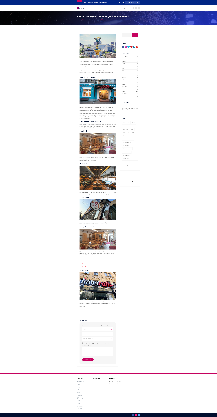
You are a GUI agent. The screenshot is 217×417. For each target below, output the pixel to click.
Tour (128, 132)
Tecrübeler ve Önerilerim (126, 82)
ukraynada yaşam (126, 145)
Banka (124, 122)
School (132, 129)
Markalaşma (124, 77)
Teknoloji (123, 84)
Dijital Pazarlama (125, 59)
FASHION (123, 63)
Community (119, 381)
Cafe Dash (82, 257)
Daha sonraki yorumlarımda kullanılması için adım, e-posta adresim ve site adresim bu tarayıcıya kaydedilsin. (97, 344)
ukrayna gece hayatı (126, 152)
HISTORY (123, 72)
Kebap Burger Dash (83, 266)
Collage (133, 122)
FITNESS (123, 65)
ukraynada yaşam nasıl (127, 148)
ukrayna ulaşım (125, 161)
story (124, 132)
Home (78, 19)
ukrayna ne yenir (126, 158)
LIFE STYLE (124, 75)
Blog (128, 122)
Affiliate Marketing (103, 7)
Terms (110, 383)
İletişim (124, 7)
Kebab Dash (82, 263)
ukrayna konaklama (126, 155)
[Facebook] (133, 8)
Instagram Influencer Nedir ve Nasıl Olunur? (130, 112)
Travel (133, 132)
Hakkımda (95, 7)
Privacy (118, 383)
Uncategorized (124, 93)
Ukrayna (123, 91)
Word (132, 165)
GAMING (123, 70)
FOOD (123, 68)
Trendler (80, 1)
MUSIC (123, 79)
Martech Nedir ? (125, 106)
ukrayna (124, 135)
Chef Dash (82, 260)
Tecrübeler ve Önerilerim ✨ (114, 7)
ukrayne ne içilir (126, 165)
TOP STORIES (124, 86)
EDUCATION (124, 61)
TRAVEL (123, 89)
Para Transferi (125, 129)
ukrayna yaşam (134, 161)
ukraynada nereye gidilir (127, 142)
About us (111, 381)
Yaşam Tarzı (124, 95)
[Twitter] (136, 8)
